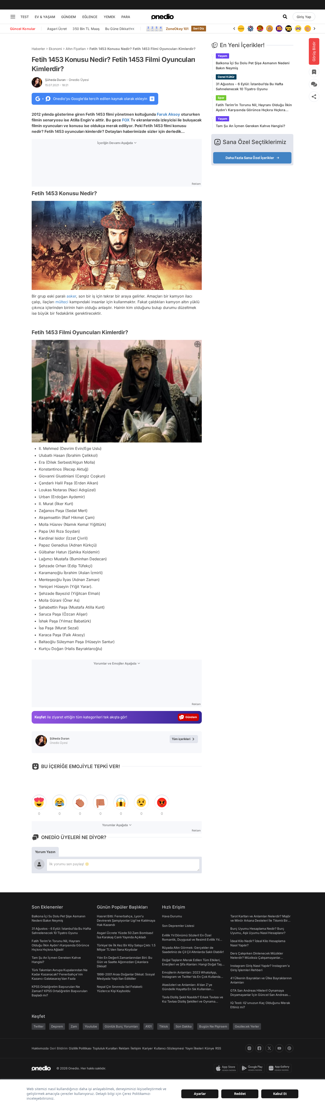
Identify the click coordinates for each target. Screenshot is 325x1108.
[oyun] (298, 28)
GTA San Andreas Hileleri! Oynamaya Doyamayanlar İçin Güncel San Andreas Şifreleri (259, 995)
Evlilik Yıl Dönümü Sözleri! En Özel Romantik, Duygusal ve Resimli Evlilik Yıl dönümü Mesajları (190, 939)
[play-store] (253, 1068)
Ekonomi (55, 49)
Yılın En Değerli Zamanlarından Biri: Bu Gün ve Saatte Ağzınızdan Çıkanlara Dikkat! (124, 962)
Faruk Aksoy (168, 114)
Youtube (91, 1026)
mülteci (61, 301)
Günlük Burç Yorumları (121, 1026)
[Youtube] (279, 1048)
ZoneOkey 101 (177, 29)
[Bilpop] (279, 28)
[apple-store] (227, 1068)
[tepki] (39, 802)
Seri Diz (198, 28)
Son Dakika (184, 1026)
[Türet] (260, 28)
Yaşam (222, 56)
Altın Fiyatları (76, 49)
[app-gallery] (280, 1068)
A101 (148, 1026)
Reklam (124, 1048)
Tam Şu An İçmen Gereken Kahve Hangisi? (250, 126)
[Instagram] (249, 1048)
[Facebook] (259, 1048)
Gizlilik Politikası (80, 1048)
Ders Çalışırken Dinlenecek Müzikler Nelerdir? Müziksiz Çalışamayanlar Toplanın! (256, 957)
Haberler (38, 49)
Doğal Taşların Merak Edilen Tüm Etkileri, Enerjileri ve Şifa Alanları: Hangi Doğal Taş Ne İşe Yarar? (192, 964)
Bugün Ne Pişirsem (213, 1026)
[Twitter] (269, 1048)
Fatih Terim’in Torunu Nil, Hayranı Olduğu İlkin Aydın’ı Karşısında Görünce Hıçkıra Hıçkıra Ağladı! (254, 107)
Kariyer (147, 1048)
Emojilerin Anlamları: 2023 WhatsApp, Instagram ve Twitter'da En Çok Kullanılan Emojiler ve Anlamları (192, 976)
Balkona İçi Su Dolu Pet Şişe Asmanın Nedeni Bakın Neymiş (253, 65)
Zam (74, 1026)
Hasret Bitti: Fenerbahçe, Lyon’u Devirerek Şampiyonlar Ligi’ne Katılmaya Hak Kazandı (126, 920)
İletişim (136, 1048)
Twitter (39, 1026)
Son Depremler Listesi (178, 926)
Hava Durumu (172, 916)
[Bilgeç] (269, 28)
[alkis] (307, 28)
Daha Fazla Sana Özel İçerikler (250, 158)
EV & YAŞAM (45, 17)
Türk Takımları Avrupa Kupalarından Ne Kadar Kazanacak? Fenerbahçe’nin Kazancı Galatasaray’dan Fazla (60, 974)
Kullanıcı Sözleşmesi (169, 1048)
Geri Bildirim (59, 1048)
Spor (221, 97)
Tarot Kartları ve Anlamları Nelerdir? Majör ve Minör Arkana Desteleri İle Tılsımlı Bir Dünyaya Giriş (260, 920)
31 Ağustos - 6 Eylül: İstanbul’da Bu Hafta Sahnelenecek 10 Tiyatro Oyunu (249, 86)
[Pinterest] (289, 1048)
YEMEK (109, 17)
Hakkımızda (40, 1048)
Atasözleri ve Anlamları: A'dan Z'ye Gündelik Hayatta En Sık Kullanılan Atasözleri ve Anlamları (187, 989)
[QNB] (250, 28)
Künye (209, 1048)
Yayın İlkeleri (194, 1048)
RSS (218, 1048)
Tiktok (163, 1026)
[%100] (241, 28)
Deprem (57, 1026)
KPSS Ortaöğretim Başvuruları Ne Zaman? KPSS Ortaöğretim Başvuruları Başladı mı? (59, 991)
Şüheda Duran (67, 80)
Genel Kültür (226, 77)
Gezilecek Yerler (247, 1026)
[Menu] (13, 16)
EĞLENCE (89, 17)
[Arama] (285, 17)
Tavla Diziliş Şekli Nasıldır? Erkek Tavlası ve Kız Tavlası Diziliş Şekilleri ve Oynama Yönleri (192, 1001)
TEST (24, 17)
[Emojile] (288, 28)
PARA (125, 17)
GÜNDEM (68, 17)
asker (71, 296)
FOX (126, 120)
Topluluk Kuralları (105, 1048)
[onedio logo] (162, 17)
